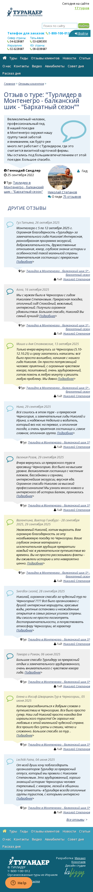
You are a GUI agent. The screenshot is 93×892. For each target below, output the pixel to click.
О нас (6, 66)
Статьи (84, 58)
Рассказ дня (11, 73)
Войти (83, 33)
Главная (9, 83)
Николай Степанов (62, 192)
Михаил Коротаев (78, 860)
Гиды (24, 58)
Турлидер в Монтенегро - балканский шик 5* (59, 442)
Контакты (21, 66)
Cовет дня (76, 66)
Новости (69, 58)
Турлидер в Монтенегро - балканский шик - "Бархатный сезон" (24, 187)
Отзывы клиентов (45, 58)
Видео (37, 66)
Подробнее (24, 261)
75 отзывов (72, 196)
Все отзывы (75, 819)
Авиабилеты (54, 66)
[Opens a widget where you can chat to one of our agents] (18, 883)
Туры (13, 58)
